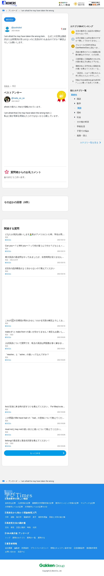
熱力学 (19, 517)
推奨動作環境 (91, 548)
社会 (79, 117)
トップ (7, 537)
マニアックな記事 (88, 503)
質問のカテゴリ (18, 537)
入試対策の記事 (24, 503)
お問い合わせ (10, 551)
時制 (29, 527)
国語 (79, 98)
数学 (79, 103)
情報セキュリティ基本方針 (61, 548)
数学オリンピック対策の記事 (67, 503)
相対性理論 (42, 517)
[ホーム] (3, 10)
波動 (12, 517)
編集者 (17, 548)
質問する (41, 537)
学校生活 (81, 126)
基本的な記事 (10, 503)
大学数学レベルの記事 (14, 506)
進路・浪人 (82, 135)
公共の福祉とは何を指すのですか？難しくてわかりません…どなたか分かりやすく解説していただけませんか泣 (88, 39)
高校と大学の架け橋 (57, 517)
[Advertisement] (35, 65)
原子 (34, 517)
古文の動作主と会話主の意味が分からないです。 (88, 32)
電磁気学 (27, 517)
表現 (12, 527)
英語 (14, 86)
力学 (7, 517)
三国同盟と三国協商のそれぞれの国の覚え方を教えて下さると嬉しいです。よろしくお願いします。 (88, 60)
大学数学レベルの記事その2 (36, 506)
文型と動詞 (20, 527)
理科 (79, 112)
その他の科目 (83, 121)
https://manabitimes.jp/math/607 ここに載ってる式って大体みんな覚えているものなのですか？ (88, 81)
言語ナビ (21, 551)
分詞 (34, 527)
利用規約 (25, 548)
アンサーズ (12, 10)
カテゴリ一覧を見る (89, 142)
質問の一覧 (31, 537)
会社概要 (8, 548)
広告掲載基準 (79, 548)
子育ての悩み (83, 130)
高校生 (6, 86)
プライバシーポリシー (39, 548)
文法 (7, 527)
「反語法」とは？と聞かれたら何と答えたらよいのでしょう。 (88, 74)
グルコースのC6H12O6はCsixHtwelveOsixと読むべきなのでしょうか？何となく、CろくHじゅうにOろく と (88, 46)
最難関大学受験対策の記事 (43, 503)
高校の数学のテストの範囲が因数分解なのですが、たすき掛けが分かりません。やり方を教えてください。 (88, 53)
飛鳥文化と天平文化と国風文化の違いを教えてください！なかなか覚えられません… (88, 67)
